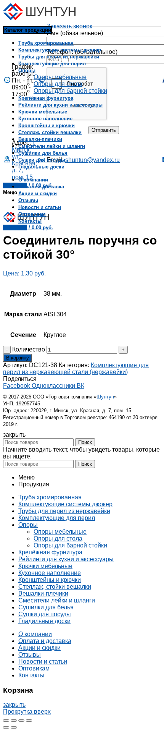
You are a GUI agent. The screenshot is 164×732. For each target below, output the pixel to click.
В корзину (17, 358)
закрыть (14, 704)
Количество (28, 349)
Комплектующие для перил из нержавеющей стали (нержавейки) (76, 368)
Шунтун (105, 397)
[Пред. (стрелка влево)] (6, 727)
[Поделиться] (14, 720)
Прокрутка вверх (27, 711)
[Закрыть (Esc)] (6, 720)
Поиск (85, 442)
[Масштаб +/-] (29, 720)
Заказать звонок (69, 26)
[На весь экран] (21, 720)
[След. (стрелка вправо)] (14, 727)
